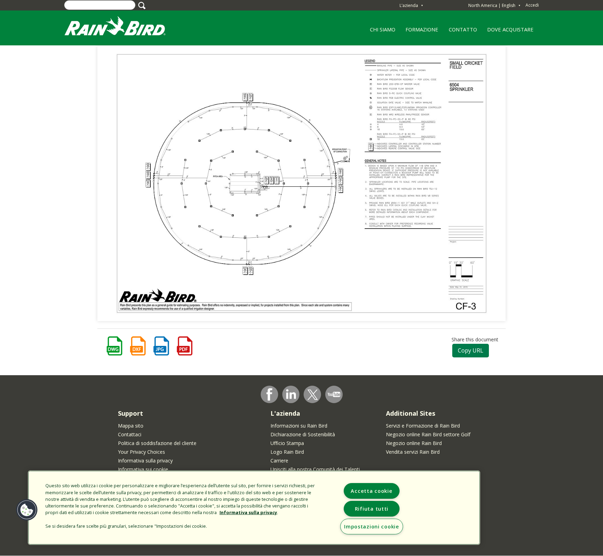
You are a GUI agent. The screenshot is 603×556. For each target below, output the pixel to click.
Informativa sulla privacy (145, 460)
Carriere (279, 460)
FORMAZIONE (420, 32)
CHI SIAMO (380, 32)
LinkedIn (291, 394)
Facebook (269, 394)
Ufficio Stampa (287, 443)
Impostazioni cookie (371, 526)
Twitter (312, 395)
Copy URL (470, 350)
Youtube (334, 394)
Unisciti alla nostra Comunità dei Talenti (315, 469)
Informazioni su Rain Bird (298, 425)
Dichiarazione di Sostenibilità (302, 434)
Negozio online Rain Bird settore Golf (428, 434)
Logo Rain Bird (287, 451)
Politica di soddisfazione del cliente (157, 443)
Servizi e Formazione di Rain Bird (423, 425)
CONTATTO (463, 29)
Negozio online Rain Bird (414, 443)
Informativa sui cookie (143, 469)
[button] (27, 510)
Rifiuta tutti (371, 508)
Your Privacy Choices (141, 451)
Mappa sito (130, 425)
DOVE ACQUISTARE (510, 29)
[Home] (121, 27)
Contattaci (129, 434)
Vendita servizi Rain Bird (413, 451)
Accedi (532, 5)
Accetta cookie (371, 491)
